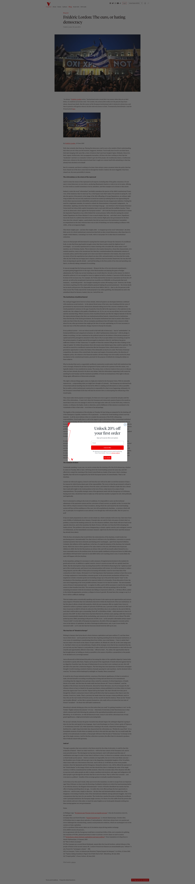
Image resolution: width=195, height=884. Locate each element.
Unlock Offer (107, 447)
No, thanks (107, 458)
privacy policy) (115, 453)
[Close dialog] (125, 424)
